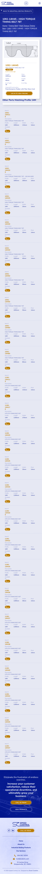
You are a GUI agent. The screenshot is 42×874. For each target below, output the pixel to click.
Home (4, 26)
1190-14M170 (7, 407)
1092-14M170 (7, 142)
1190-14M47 (7, 747)
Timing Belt (13, 26)
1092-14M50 (7, 275)
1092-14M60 (7, 327)
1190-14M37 (7, 617)
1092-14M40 (7, 249)
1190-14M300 (7, 513)
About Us (21, 844)
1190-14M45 (7, 721)
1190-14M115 (7, 379)
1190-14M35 (7, 566)
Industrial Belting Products (21, 847)
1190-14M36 (7, 591)
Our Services (21, 851)
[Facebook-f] (9, 830)
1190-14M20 (7, 434)
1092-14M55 (7, 301)
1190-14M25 (7, 460)
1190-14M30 (7, 486)
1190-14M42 (7, 695)
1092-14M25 (7, 197)
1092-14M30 (7, 223)
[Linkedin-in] (13, 830)
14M (9, 28)
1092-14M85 (7, 353)
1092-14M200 (7, 170)
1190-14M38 (7, 643)
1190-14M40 (7, 669)
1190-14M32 (7, 540)
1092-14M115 (7, 115)
